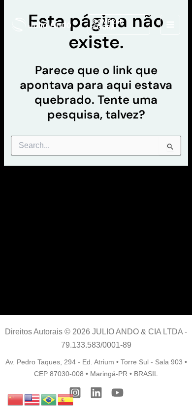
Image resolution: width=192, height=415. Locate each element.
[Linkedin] (96, 392)
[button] (119, 24)
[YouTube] (117, 392)
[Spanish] (66, 399)
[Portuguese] (49, 399)
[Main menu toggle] (170, 25)
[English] (32, 399)
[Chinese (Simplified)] (15, 399)
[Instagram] (75, 392)
